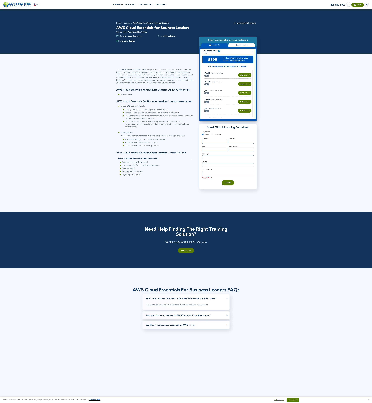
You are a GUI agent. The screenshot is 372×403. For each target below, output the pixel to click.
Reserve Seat (244, 75)
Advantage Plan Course (137, 32)
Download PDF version (246, 23)
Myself (207, 134)
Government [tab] (243, 45)
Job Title (204, 162)
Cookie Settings (279, 400)
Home (118, 23)
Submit (228, 183)
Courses (127, 23)
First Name (205, 138)
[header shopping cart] (367, 4)
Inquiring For (206, 132)
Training (117, 5)
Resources (160, 5)
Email (204, 146)
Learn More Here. (94, 399)
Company (205, 154)
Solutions (129, 5)
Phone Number (233, 146)
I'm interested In (207, 169)
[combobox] (231, 149)
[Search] (348, 4)
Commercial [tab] (215, 45)
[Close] (369, 399)
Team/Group (217, 134)
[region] (228, 93)
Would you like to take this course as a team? (229, 67)
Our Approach (145, 5)
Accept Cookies (292, 400)
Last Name (232, 138)
